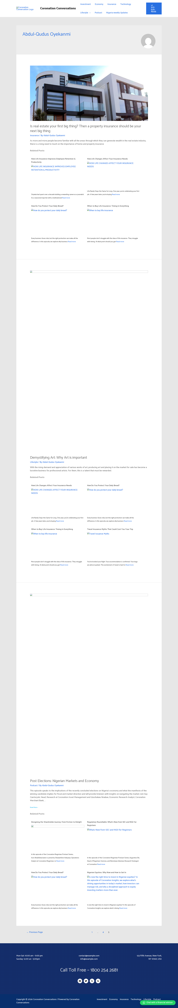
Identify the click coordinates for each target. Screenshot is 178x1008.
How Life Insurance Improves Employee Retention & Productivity (53, 160)
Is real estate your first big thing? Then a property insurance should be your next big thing (85, 128)
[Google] (98, 981)
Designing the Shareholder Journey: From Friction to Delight (56, 822)
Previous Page (35, 932)
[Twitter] (86, 981)
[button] (158, 1002)
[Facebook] (80, 981)
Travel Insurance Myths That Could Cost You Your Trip (110, 529)
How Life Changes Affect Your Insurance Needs (107, 159)
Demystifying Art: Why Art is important (58, 458)
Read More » (34, 807)
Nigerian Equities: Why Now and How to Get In (106, 872)
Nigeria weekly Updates (117, 12)
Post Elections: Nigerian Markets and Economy (64, 781)
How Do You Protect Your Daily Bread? (47, 206)
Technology (125, 4)
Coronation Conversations (58, 8)
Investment (85, 4)
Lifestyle (84, 12)
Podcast (98, 12)
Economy (99, 4)
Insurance (111, 4)
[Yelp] (92, 981)
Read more (66, 198)
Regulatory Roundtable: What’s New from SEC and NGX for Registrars (111, 823)
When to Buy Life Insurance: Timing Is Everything (108, 206)
